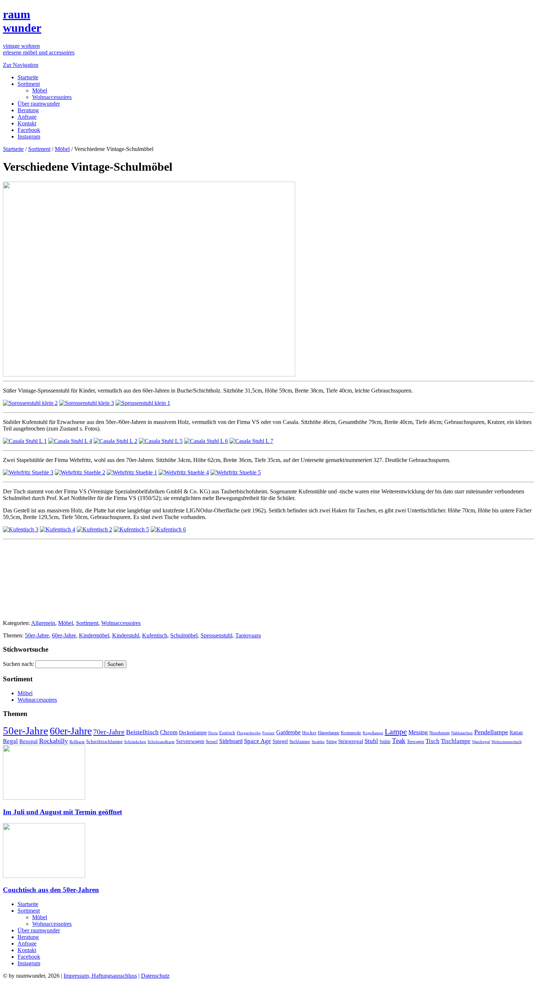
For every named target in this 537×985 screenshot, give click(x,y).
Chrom (169, 732)
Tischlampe (456, 741)
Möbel (39, 90)
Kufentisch (154, 635)
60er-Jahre (64, 635)
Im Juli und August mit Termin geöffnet (62, 812)
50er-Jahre (37, 635)
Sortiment (29, 84)
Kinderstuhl (125, 635)
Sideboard (231, 741)
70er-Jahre (109, 732)
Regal (10, 741)
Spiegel (280, 741)
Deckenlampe (193, 732)
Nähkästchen (462, 733)
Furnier (268, 733)
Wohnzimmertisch (506, 742)
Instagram (29, 136)
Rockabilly (53, 741)
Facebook (29, 130)
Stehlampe (299, 741)
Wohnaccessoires (52, 97)
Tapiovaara (248, 635)
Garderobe (288, 732)
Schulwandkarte (161, 741)
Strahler (318, 741)
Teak (398, 741)
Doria (213, 733)
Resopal (28, 741)
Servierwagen (190, 741)
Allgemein (43, 623)
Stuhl (371, 741)
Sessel (212, 741)
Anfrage (27, 117)
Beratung (28, 110)
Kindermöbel (94, 635)
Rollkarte (77, 742)
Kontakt (27, 123)
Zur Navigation (20, 65)
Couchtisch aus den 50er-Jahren (51, 890)
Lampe (396, 731)
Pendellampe (491, 732)
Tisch (432, 741)
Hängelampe (328, 732)
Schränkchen (135, 741)
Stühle (385, 741)
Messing (418, 732)
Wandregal (481, 742)
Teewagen (415, 741)
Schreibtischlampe (104, 741)
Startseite (28, 77)
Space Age (257, 741)
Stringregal (350, 741)
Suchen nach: (18, 664)
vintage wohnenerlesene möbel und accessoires (39, 49)
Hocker (309, 732)
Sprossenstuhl (216, 635)
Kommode (351, 732)
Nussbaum (439, 732)
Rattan (516, 732)
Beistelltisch (142, 732)
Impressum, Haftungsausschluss (100, 976)
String (331, 741)
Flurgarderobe (249, 733)
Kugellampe (373, 733)
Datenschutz (155, 976)
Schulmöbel (184, 635)
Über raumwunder (39, 104)
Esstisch (227, 732)
